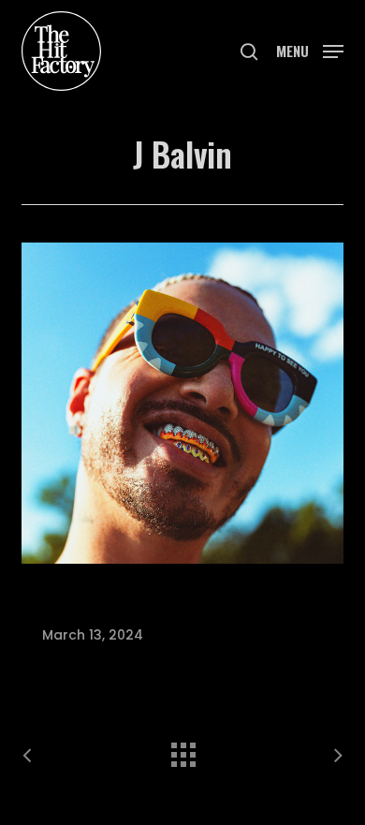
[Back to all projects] (182, 750)
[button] (309, 49)
